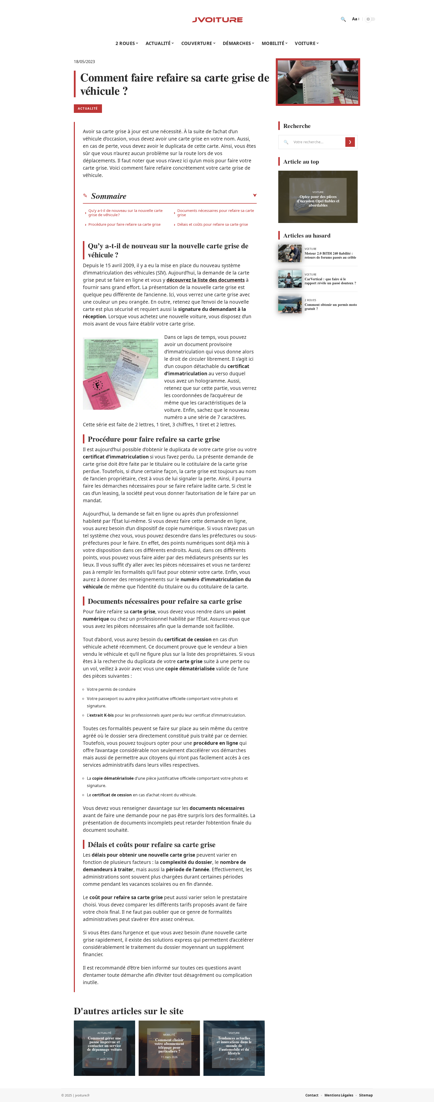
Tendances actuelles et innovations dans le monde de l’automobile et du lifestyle (234, 1045)
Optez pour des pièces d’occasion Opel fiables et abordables (318, 201)
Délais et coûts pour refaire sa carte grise (212, 224)
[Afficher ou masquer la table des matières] (192, 196)
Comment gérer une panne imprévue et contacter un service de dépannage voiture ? (104, 1045)
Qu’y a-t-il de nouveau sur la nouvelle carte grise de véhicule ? (125, 212)
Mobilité (169, 1034)
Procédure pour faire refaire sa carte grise (124, 224)
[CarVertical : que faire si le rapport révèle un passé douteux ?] (290, 279)
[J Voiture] (217, 19)
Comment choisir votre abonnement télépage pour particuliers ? (169, 1045)
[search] (343, 19)
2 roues (310, 300)
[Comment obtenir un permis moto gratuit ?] (290, 304)
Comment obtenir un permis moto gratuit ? (331, 306)
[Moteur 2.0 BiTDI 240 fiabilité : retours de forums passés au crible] (290, 253)
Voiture (234, 1033)
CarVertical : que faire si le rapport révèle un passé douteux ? (330, 281)
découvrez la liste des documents (206, 280)
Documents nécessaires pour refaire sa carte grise (215, 212)
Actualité (88, 108)
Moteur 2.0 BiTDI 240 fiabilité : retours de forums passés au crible (330, 255)
